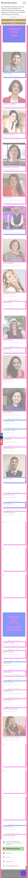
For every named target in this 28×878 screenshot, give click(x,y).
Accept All (13, 20)
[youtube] (1, 443)
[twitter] (1, 437)
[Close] (23, 841)
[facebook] (1, 434)
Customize (13, 17)
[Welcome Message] (23, 873)
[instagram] (1, 440)
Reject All (13, 23)
